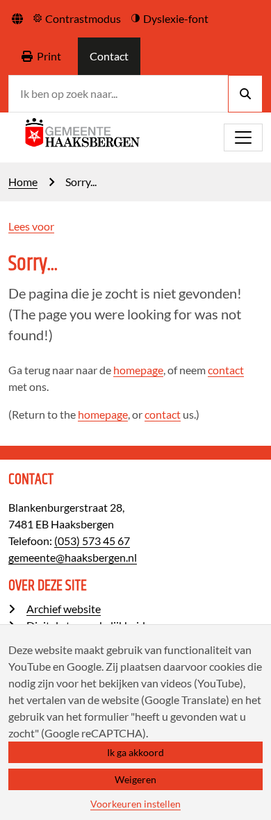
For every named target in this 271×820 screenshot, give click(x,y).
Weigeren (135, 779)
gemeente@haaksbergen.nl (72, 557)
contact (226, 369)
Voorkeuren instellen (135, 804)
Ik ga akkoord (135, 752)
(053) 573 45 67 (92, 540)
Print (49, 55)
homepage (138, 369)
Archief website (63, 608)
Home (23, 181)
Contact (109, 55)
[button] (17, 18)
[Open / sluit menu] (243, 137)
